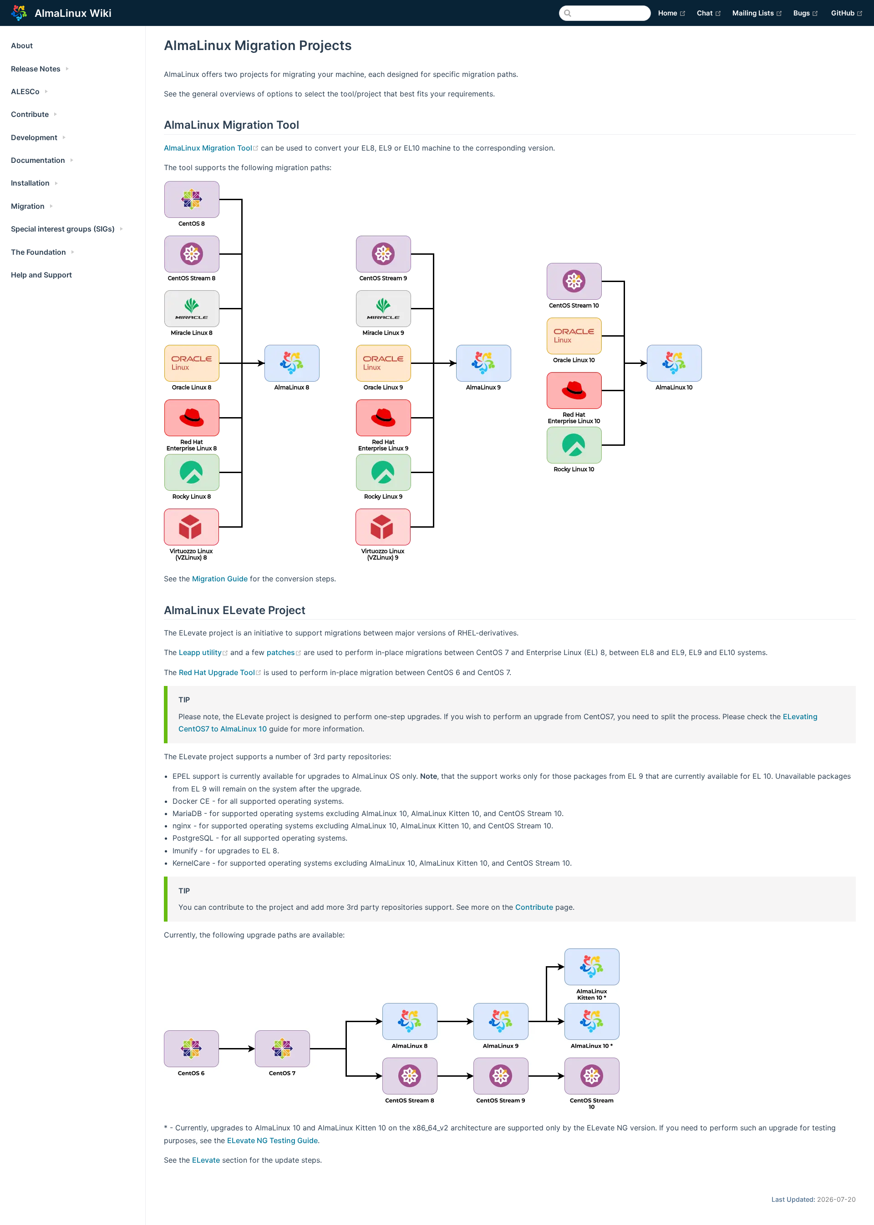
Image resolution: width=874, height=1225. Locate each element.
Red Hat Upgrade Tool (221, 672)
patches (285, 652)
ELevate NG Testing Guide (272, 1140)
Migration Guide (220, 578)
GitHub (847, 12)
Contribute (534, 907)
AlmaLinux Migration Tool (212, 147)
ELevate (206, 1160)
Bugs (805, 12)
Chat (709, 12)
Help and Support (41, 274)
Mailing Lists (757, 12)
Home (672, 12)
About (22, 45)
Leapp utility (204, 652)
